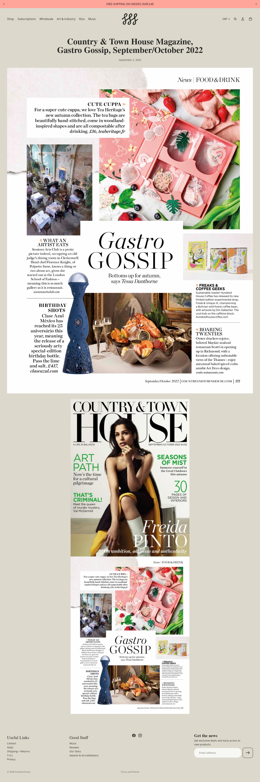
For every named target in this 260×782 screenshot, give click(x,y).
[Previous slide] (4, 4)
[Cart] (250, 19)
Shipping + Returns (18, 751)
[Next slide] (256, 4)
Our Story (75, 751)
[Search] (235, 19)
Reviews (74, 747)
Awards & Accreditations (84, 755)
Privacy (11, 759)
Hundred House (22, 771)
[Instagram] (140, 735)
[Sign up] (248, 753)
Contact (11, 743)
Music (73, 743)
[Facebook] (134, 735)
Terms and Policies (130, 771)
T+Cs (10, 755)
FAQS (10, 747)
